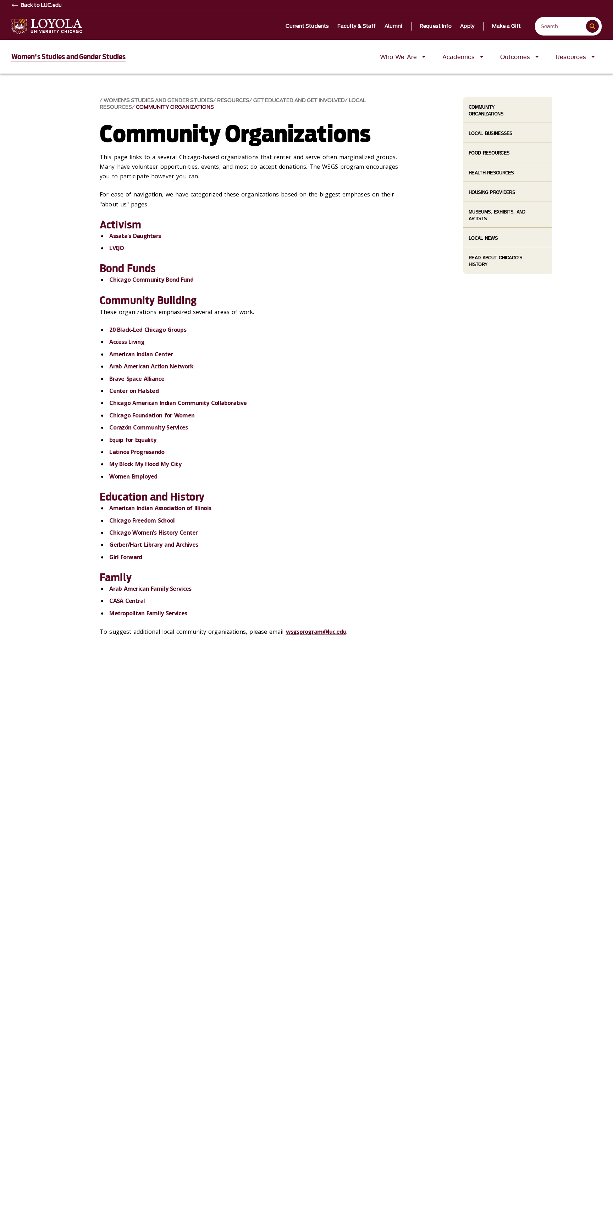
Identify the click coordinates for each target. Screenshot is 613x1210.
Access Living (126, 342)
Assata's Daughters (135, 236)
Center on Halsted (134, 391)
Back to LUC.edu (41, 5)
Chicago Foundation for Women (151, 415)
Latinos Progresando (136, 452)
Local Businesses (490, 133)
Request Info (436, 26)
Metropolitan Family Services (148, 613)
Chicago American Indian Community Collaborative (178, 403)
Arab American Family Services (150, 589)
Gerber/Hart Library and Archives (153, 545)
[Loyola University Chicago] (46, 26)
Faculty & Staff (356, 26)
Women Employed (133, 476)
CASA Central (127, 601)
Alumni (394, 26)
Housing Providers (492, 192)
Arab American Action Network (151, 366)
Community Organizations (175, 107)
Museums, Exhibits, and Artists (497, 215)
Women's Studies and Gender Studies (68, 57)
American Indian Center (141, 354)
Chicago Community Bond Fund (151, 279)
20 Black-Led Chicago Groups (147, 330)
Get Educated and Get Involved (299, 100)
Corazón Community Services (148, 427)
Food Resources (489, 153)
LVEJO (116, 248)
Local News (483, 238)
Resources (233, 100)
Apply (467, 26)
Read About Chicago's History (495, 261)
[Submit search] (592, 26)
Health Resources (491, 172)
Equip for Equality (132, 440)
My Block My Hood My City (145, 464)
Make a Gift (506, 26)
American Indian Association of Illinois (160, 508)
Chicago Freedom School (142, 520)
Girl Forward (125, 557)
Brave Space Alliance (136, 379)
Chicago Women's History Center (153, 532)
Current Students (307, 26)
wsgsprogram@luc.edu (316, 632)
